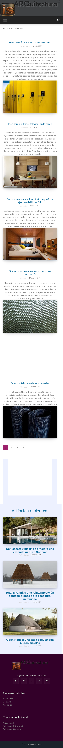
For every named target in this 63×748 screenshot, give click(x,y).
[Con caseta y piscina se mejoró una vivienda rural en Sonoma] (30, 530)
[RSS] (31, 681)
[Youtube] (47, 681)
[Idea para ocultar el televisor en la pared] (30, 172)
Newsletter (8, 698)
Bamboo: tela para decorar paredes (30, 383)
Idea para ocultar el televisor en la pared (30, 124)
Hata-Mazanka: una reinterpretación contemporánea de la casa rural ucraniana (30, 596)
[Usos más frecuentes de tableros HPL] (30, 97)
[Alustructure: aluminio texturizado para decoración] (30, 316)
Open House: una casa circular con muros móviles (30, 641)
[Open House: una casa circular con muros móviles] (30, 621)
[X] (39, 681)
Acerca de (7, 705)
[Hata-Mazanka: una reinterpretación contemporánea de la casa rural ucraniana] (30, 574)
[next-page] (23, 447)
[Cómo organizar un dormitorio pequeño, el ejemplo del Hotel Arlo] (30, 244)
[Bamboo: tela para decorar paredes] (30, 422)
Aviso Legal (8, 723)
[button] (5, 20)
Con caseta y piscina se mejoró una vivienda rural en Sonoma (30, 550)
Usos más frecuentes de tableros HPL (30, 42)
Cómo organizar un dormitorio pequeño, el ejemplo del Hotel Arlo (30, 201)
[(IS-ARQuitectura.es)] (31, 8)
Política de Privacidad (13, 726)
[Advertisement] (30, 355)
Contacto (7, 702)
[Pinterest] (24, 681)
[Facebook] (16, 681)
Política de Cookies (12, 729)
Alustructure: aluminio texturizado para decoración (30, 273)
